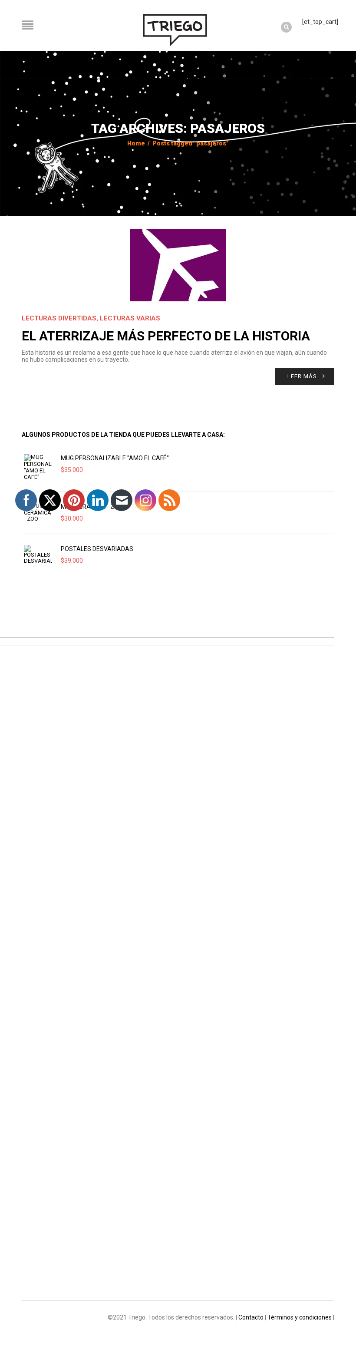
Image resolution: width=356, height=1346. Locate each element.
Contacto (251, 1317)
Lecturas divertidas (59, 318)
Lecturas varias (130, 318)
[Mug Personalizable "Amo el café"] (38, 467)
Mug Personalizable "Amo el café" (115, 458)
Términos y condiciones (299, 1317)
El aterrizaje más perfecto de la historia (166, 335)
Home (136, 143)
